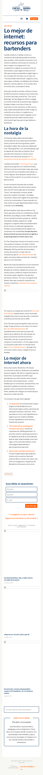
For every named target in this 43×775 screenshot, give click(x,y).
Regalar (34, 19)
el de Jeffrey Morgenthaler (16, 329)
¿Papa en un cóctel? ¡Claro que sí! (16, 634)
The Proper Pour (26, 164)
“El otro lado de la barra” (17, 347)
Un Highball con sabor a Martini (22, 514)
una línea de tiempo (26, 254)
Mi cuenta (22, 19)
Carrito (27, 19)
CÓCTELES (8, 26)
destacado (8, 474)
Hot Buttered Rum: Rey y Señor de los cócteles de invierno (18, 579)
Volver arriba (27, 766)
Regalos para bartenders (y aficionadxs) (20, 518)
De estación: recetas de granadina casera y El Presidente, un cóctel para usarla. (18, 691)
